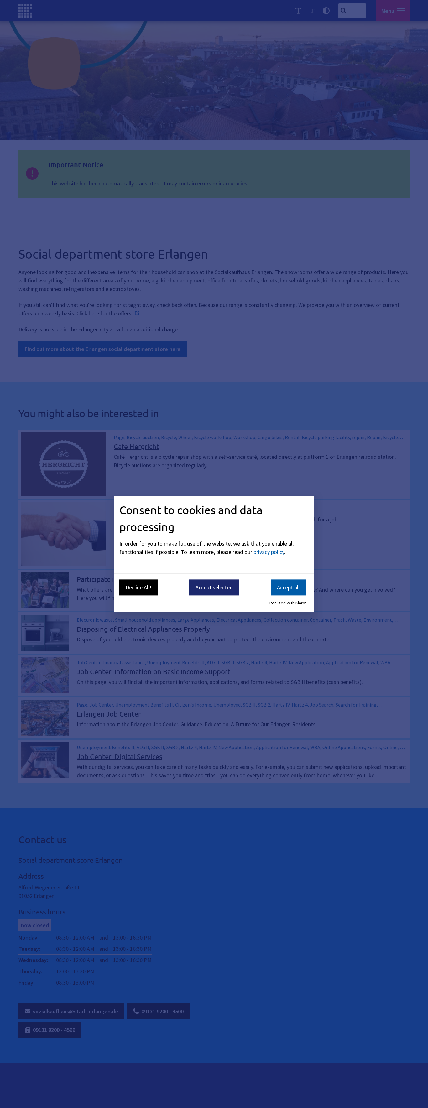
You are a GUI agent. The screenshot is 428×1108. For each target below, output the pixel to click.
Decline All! (138, 587)
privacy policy (268, 552)
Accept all (288, 587)
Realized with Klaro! (287, 603)
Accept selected (214, 587)
